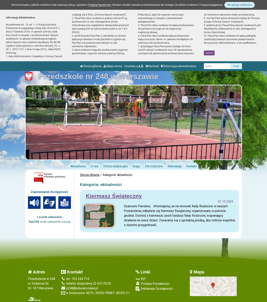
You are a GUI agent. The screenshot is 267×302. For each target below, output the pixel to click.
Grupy (136, 166)
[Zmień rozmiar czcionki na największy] (142, 66)
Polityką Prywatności (99, 4)
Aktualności (78, 166)
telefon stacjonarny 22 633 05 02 (88, 283)
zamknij (209, 53)
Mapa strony (114, 66)
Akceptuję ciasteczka (239, 4)
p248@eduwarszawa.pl (81, 288)
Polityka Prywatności (154, 284)
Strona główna (92, 66)
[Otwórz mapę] (213, 286)
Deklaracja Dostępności (156, 288)
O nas (95, 166)
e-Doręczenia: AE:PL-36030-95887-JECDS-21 (97, 293)
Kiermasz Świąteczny (114, 196)
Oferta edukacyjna (115, 166)
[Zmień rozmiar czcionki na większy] (139, 66)
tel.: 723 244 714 (77, 279)
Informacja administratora (179, 66)
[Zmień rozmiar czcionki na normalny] (137, 66)
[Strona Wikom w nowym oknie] (34, 299)
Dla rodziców (154, 166)
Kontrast (153, 66)
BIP (143, 279)
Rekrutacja (175, 166)
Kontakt (191, 166)
